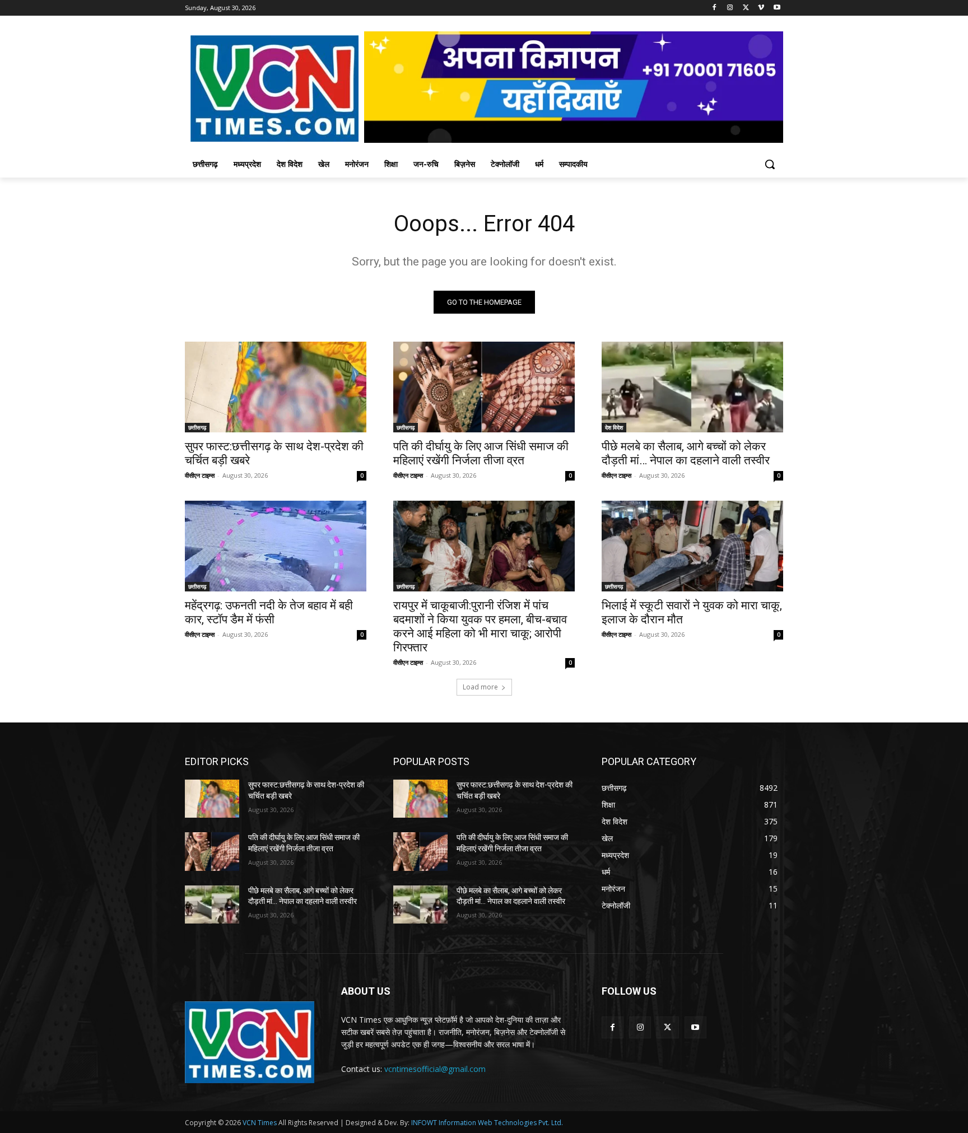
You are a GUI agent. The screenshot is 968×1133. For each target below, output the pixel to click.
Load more (480, 687)
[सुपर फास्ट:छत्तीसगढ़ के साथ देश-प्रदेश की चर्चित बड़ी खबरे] (275, 387)
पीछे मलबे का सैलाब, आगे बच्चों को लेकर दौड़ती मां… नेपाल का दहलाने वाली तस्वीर (686, 453)
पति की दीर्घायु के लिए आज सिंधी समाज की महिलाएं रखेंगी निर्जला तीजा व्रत (481, 453)
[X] (745, 8)
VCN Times (260, 1122)
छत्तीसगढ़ (197, 427)
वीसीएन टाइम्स (200, 475)
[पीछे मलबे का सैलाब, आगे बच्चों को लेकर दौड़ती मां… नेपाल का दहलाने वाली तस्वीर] (692, 387)
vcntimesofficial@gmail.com (435, 1069)
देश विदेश (614, 427)
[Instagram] (730, 8)
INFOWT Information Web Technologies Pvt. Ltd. (487, 1122)
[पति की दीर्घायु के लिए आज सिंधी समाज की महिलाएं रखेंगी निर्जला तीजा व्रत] (484, 387)
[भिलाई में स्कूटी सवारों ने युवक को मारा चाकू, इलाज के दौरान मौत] (692, 546)
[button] (769, 164)
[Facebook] (714, 8)
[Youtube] (776, 8)
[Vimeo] (761, 8)
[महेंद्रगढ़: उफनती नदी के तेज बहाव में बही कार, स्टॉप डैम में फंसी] (275, 546)
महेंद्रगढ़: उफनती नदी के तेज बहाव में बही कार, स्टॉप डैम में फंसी (269, 612)
